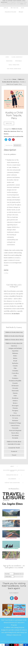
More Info (9, 123)
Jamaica (15, 400)
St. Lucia (15, 418)
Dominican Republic (15, 380)
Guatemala (15, 390)
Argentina (15, 351)
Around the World (14, 447)
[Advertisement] (14, 40)
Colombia (15, 370)
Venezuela (15, 428)
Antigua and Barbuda (15, 348)
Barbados (15, 363)
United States (15, 425)
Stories (6, 134)
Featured (14, 451)
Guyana (15, 393)
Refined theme (15, 641)
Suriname (15, 420)
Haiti (15, 395)
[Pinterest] (16, 645)
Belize (15, 356)
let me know (16, 313)
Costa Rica (15, 373)
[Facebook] (7, 645)
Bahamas (15, 353)
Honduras (15, 398)
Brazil (15, 360)
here (21, 3)
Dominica (15, 378)
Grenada (15, 388)
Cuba (15, 375)
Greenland (15, 435)
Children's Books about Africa (14, 339)
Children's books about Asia (14, 332)
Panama (15, 408)
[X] (11, 645)
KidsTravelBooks (14, 19)
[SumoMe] (25, 645)
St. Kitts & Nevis (15, 415)
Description (9, 145)
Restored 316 (24, 641)
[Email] (21, 645)
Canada (15, 365)
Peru (18, 131)
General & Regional (15, 430)
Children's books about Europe (14, 336)
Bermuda (15, 438)
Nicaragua (15, 405)
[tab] (9, 145)
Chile (15, 368)
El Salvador (15, 385)
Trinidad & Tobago (15, 423)
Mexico (15, 403)
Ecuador (15, 383)
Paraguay (15, 410)
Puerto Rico (15, 433)
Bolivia (15, 358)
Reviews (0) (17, 145)
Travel (14, 455)
